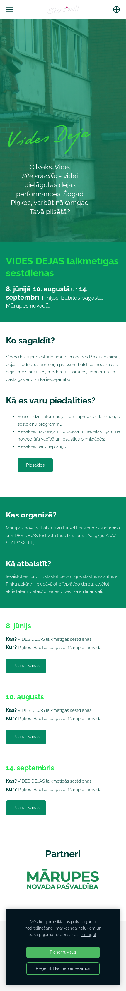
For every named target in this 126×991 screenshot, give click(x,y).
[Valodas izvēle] (116, 9)
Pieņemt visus (63, 952)
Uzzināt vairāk (26, 665)
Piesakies (35, 465)
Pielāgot (88, 934)
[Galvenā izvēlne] (9, 9)
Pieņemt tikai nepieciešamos (63, 968)
